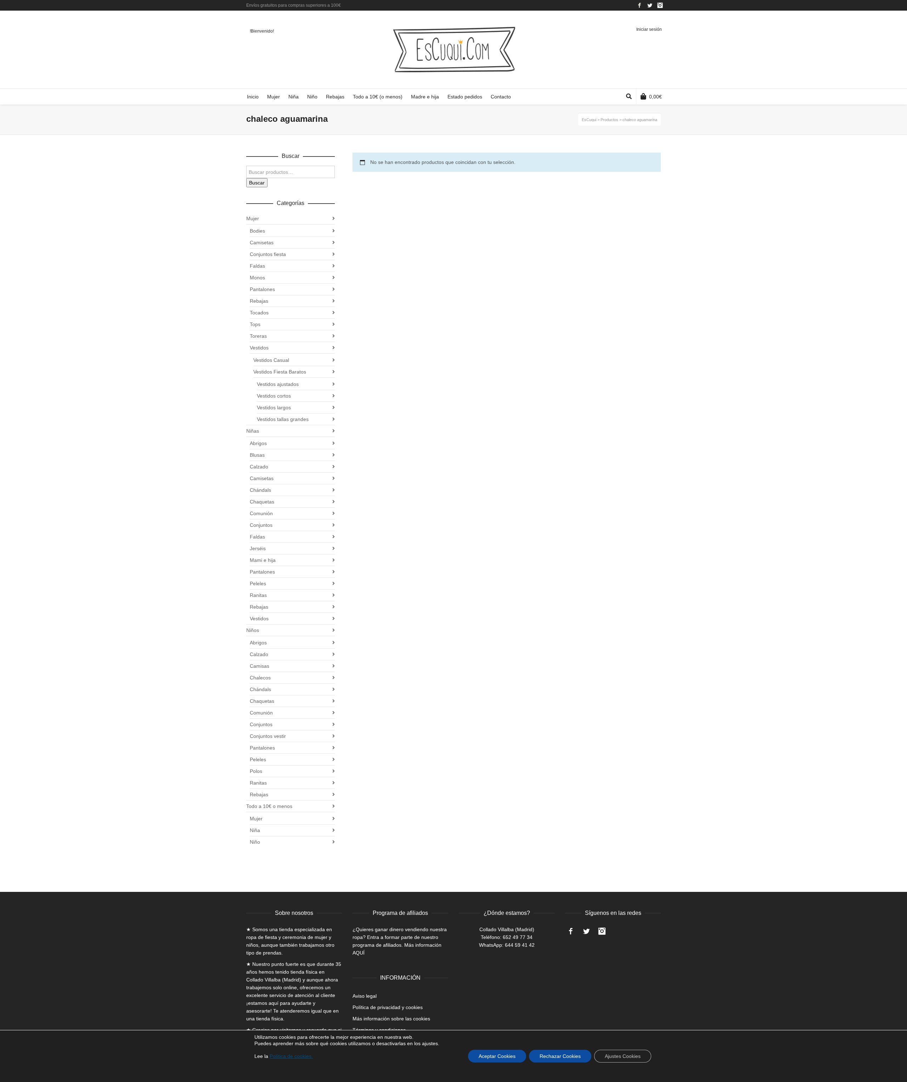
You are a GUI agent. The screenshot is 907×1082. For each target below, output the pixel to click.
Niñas (252, 431)
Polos (256, 771)
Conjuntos (261, 525)
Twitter (650, 5)
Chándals (260, 490)
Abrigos (258, 443)
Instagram (660, 5)
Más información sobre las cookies (391, 1018)
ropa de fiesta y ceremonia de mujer (286, 937)
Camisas (259, 666)
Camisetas (262, 242)
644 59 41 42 (520, 945)
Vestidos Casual (271, 360)
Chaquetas (262, 502)
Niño (255, 842)
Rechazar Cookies (560, 1056)
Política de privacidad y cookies (388, 1007)
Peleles (258, 583)
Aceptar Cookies (497, 1056)
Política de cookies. (291, 1056)
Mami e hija (263, 560)
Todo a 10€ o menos (269, 806)
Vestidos (259, 348)
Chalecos (260, 677)
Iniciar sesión (649, 29)
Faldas (257, 266)
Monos (257, 277)
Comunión (261, 513)
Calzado (259, 466)
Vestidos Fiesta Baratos (279, 372)
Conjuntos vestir (268, 736)
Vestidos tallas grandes (283, 419)
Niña (255, 830)
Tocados (259, 312)
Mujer (252, 218)
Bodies (257, 231)
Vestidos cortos (274, 396)
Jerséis (258, 548)
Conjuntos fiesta (268, 254)
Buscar (257, 183)
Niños (252, 630)
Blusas (257, 455)
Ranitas (258, 595)
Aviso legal (365, 996)
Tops (255, 324)
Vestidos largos (274, 407)
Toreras (258, 336)
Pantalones (262, 289)
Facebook (639, 5)
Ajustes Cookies (623, 1056)
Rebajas (259, 301)
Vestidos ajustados (278, 384)
